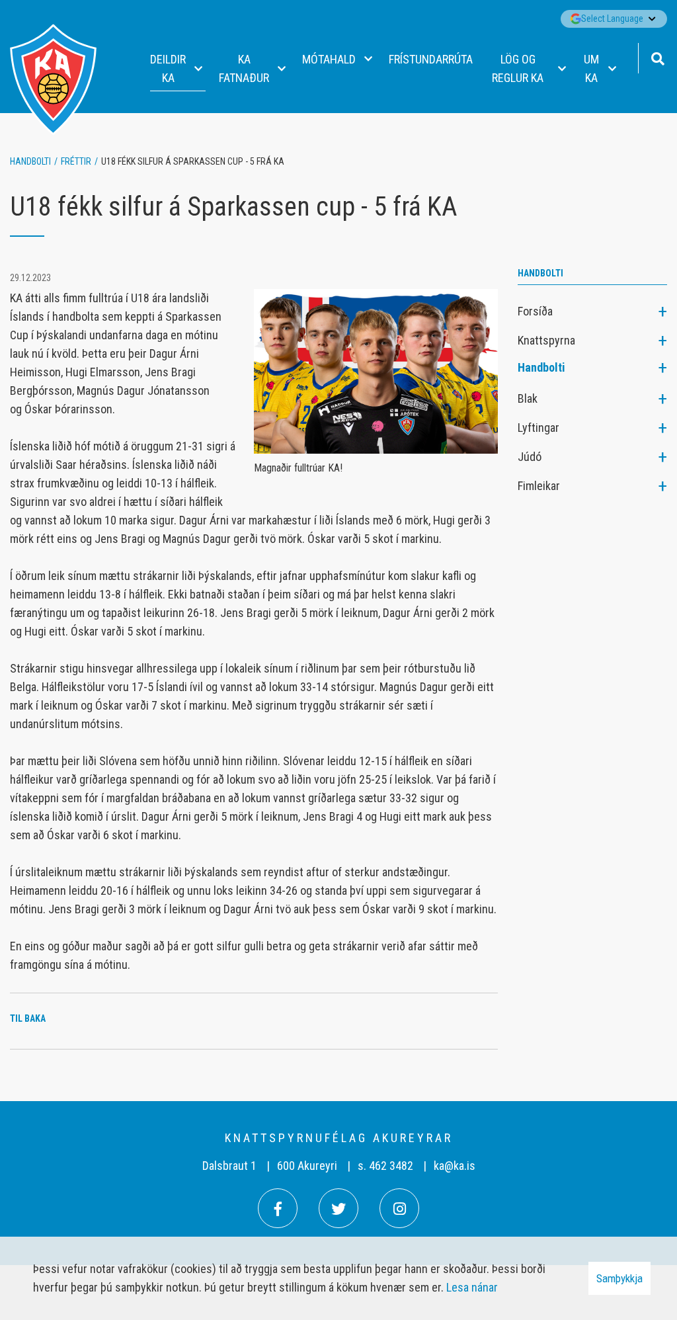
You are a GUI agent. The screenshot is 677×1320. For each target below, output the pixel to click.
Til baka (28, 1018)
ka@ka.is (454, 1166)
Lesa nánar (472, 1287)
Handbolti (30, 161)
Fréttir (76, 161)
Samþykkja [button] (619, 1278)
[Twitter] (338, 1208)
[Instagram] (399, 1208)
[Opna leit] (657, 57)
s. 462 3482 (385, 1166)
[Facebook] (278, 1208)
